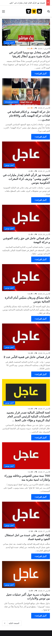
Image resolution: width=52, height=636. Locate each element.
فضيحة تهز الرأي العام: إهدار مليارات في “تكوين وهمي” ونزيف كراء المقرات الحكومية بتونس (26, 179)
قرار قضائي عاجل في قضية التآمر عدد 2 (27, 357)
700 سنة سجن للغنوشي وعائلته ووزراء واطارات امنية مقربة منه (27, 478)
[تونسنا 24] (34, 11)
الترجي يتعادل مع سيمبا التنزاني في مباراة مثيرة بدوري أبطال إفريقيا (29, 54)
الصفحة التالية (14, 623)
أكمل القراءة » (40, 73)
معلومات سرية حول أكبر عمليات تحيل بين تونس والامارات (28, 596)
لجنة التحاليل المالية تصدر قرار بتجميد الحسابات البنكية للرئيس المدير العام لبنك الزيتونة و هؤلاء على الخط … (28, 416)
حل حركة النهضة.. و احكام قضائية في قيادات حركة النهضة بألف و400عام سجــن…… (28, 115)
